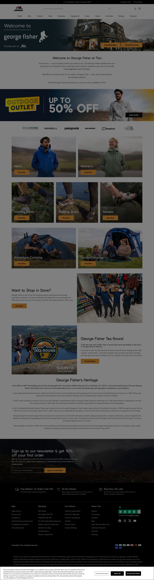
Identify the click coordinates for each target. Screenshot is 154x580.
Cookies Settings (102, 573)
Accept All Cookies (133, 573)
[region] (77, 573)
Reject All (117, 573)
